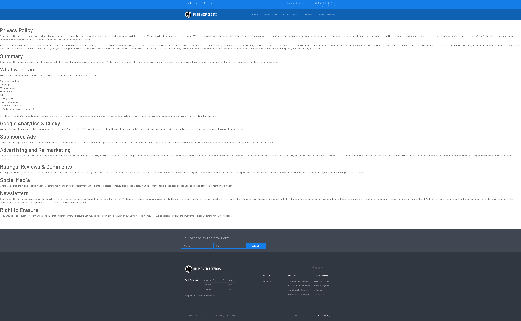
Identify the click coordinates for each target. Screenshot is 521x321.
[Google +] (319, 268)
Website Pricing (321, 281)
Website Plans (270, 14)
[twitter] (323, 6)
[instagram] (322, 267)
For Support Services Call (296, 3)
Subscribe (255, 246)
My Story (267, 281)
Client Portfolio (290, 14)
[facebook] (317, 6)
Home (255, 14)
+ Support (308, 14)
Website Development (298, 281)
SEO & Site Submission (299, 285)
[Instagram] (335, 6)
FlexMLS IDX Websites (298, 294)
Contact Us (319, 294)
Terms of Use (298, 315)
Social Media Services (298, 290)
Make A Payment (322, 285)
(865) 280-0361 (323, 3)
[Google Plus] (329, 6)
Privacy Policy (324, 315)
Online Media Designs (208, 315)
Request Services (327, 14)
